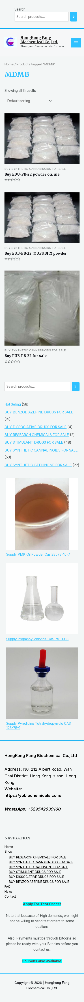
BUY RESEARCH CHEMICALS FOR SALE (37, 857)
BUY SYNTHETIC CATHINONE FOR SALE (38, 867)
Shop (8, 851)
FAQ (7, 886)
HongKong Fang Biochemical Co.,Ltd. (39, 40)
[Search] (73, 17)
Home (9, 64)
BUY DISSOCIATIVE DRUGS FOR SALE (36, 877)
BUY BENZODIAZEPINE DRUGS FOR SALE (39, 882)
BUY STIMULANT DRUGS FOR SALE (35, 872)
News (8, 891)
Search (20, 9)
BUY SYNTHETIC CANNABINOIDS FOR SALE (41, 862)
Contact (10, 896)
